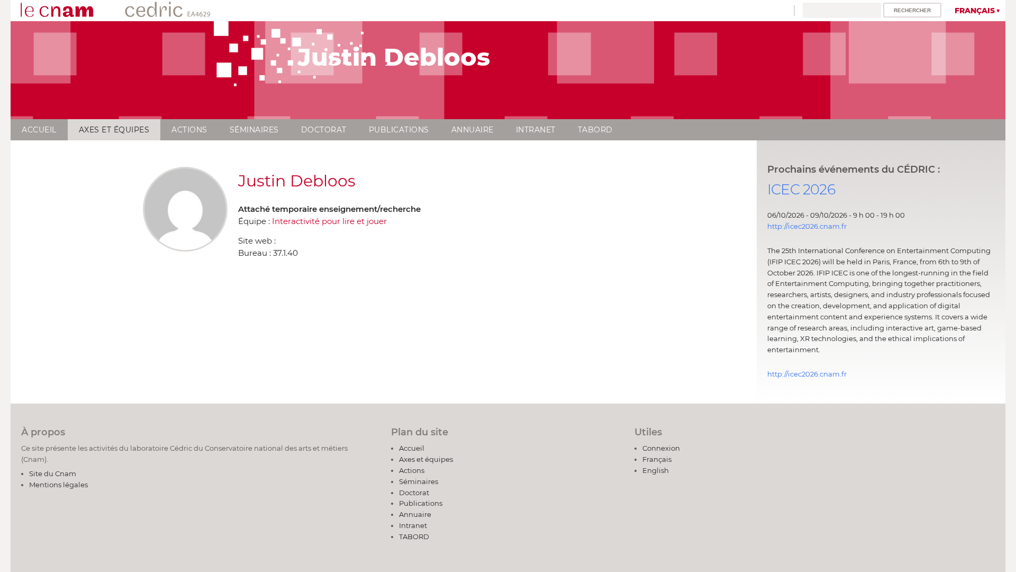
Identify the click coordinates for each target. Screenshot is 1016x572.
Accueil (39, 130)
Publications (399, 130)
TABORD (595, 130)
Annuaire (472, 130)
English (655, 470)
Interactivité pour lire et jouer (329, 221)
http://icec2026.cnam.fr (807, 226)
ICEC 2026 (801, 189)
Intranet (536, 130)
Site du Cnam (52, 473)
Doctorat (324, 130)
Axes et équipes (114, 130)
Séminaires (254, 130)
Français (975, 10)
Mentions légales (58, 484)
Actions (189, 130)
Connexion (661, 448)
